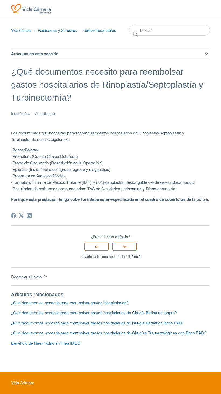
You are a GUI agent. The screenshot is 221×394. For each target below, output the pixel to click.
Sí (96, 246)
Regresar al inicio (27, 276)
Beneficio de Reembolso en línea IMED (45, 343)
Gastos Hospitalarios (99, 30)
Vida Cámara (21, 30)
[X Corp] (21, 215)
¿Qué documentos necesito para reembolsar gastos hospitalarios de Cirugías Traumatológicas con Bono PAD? (108, 333)
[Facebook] (13, 215)
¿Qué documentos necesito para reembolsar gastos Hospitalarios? (70, 302)
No (124, 246)
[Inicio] (31, 12)
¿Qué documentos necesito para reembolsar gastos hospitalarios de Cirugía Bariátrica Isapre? (94, 312)
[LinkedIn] (29, 215)
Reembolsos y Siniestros (57, 30)
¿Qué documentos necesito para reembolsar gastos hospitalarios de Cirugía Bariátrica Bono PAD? (97, 323)
